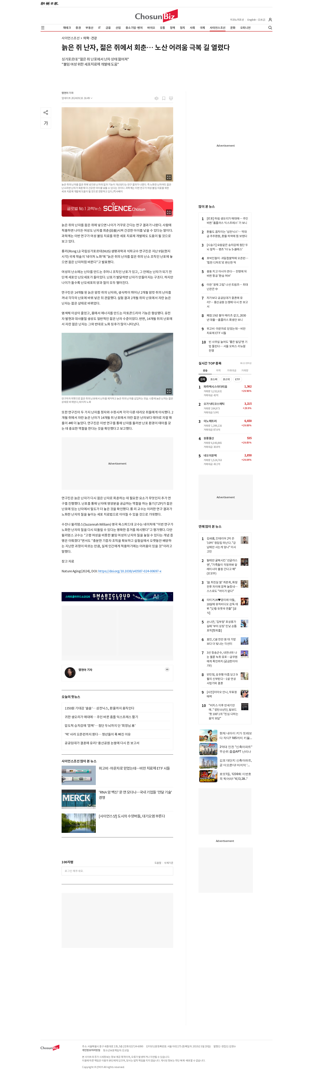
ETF (237, 379)
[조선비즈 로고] (156, 15)
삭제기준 (168, 863)
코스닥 (226, 379)
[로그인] (270, 20)
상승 (205, 370)
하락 (218, 370)
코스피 (213, 379)
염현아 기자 (67, 93)
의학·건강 (90, 38)
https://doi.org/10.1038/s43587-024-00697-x (129, 571)
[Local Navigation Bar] (43, 28)
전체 (202, 379)
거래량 (244, 370)
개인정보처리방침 (91, 1050)
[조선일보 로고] (49, 3)
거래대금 (231, 370)
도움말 (158, 863)
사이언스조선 (71, 38)
